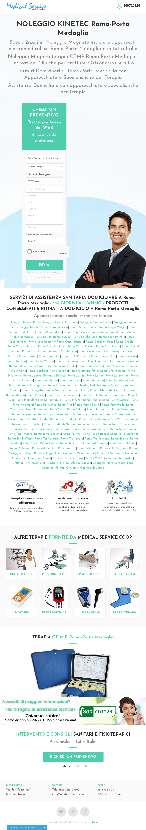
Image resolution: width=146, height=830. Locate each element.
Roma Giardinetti (116, 366)
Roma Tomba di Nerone (60, 424)
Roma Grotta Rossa (113, 371)
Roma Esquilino (90, 361)
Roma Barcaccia (22, 337)
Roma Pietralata (27, 400)
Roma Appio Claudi (104, 332)
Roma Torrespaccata (47, 434)
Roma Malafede (116, 380)
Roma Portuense (45, 404)
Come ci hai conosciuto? (39, 235)
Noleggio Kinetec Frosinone (60, 322)
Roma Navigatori (33, 390)
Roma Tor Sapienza (95, 434)
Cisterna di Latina (92, 467)
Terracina (52, 463)
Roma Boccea (62, 337)
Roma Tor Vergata (47, 438)
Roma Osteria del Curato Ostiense (112, 390)
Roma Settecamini (23, 414)
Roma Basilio (43, 337)
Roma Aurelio (127, 332)
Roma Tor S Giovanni (124, 434)
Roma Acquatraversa (84, 327)
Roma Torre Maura (19, 434)
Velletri (99, 458)
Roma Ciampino (49, 356)
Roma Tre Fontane (97, 438)
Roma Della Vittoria (41, 361)
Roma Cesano (28, 356)
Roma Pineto (72, 400)
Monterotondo (115, 463)
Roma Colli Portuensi (75, 356)
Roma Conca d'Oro (103, 356)
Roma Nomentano (58, 390)
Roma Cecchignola (64, 351)
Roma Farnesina (127, 361)
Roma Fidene (18, 366)
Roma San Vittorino (115, 419)
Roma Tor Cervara (89, 424)
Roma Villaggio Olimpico (50, 453)
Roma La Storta (70, 380)
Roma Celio (86, 351)
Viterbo (58, 458)
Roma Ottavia (15, 395)
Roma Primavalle (113, 404)
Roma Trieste (119, 438)
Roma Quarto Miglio (63, 419)
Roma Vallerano (19, 448)
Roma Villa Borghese (113, 448)
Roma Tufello (49, 443)
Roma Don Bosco (67, 361)
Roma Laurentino (117, 375)
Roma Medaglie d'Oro (86, 385)
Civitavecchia (114, 458)
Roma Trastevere (71, 438)
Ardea (129, 458)
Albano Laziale (81, 463)
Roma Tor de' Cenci (116, 424)
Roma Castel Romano (36, 351)
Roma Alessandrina (49, 332)
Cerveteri (72, 467)
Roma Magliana (93, 380)
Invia (44, 265)
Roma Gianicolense (90, 366)
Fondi (130, 463)
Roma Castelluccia (108, 346)
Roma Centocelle (107, 351)
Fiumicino (34, 458)
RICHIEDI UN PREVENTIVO (73, 757)
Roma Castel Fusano (80, 346)
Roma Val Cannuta (95, 443)
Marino (64, 463)
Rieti (27, 463)
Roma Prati (65, 404)
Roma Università (70, 443)
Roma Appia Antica (77, 332)
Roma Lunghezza (46, 380)
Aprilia (46, 458)
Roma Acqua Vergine (113, 327)
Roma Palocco (36, 395)
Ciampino (47, 467)
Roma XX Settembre (110, 453)
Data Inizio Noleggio (38, 174)
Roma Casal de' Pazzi (100, 341)
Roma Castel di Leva (52, 346)
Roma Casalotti (126, 341)
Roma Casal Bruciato (70, 341)
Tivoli (80, 458)
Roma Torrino (72, 434)
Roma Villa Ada (88, 448)
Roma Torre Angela (123, 429)
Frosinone (37, 463)
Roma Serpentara (98, 409)
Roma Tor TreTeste (20, 438)
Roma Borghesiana (84, 337)
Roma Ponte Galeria (115, 400)
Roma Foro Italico (40, 366)
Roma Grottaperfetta (84, 371)
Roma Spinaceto (90, 419)
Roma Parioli (89, 395)
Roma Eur (108, 361)
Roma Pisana (91, 400)
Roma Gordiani (38, 371)
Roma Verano (67, 448)
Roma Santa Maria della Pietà (84, 414)
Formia (60, 467)
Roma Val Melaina (44, 448)
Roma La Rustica (54, 375)
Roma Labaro (32, 375)
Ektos (95, 822)
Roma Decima (16, 361)
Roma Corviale (127, 356)
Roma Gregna (58, 371)
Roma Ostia (80, 390)
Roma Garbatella (64, 366)
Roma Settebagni (123, 409)
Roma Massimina (58, 385)
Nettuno (16, 463)
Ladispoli (99, 463)
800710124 (80, 766)
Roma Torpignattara (95, 429)
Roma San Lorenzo (50, 414)
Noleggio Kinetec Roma (25, 322)
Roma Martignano (33, 385)
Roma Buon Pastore (112, 337)
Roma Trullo (30, 443)
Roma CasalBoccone (41, 341)
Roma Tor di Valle (41, 429)
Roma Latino (95, 375)
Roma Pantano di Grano (63, 395)
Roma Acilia (60, 327)
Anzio (89, 458)
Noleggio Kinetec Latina (96, 322)
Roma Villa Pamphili (81, 453)
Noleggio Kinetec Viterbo (34, 327)
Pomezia (70, 458)
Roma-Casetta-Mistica (21, 346)
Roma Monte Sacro (115, 385)
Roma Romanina (37, 409)
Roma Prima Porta (87, 404)
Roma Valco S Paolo (123, 443)
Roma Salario (76, 409)
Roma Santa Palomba (33, 419)
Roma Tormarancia (67, 429)
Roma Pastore (108, 395)
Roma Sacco (57, 409)
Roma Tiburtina (32, 424)
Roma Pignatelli (51, 400)
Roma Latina (76, 375)
